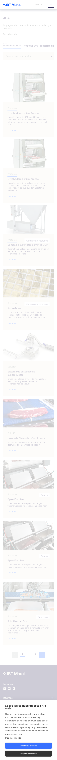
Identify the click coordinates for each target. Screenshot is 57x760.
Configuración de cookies (28, 754)
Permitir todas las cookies (28, 746)
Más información (13, 737)
